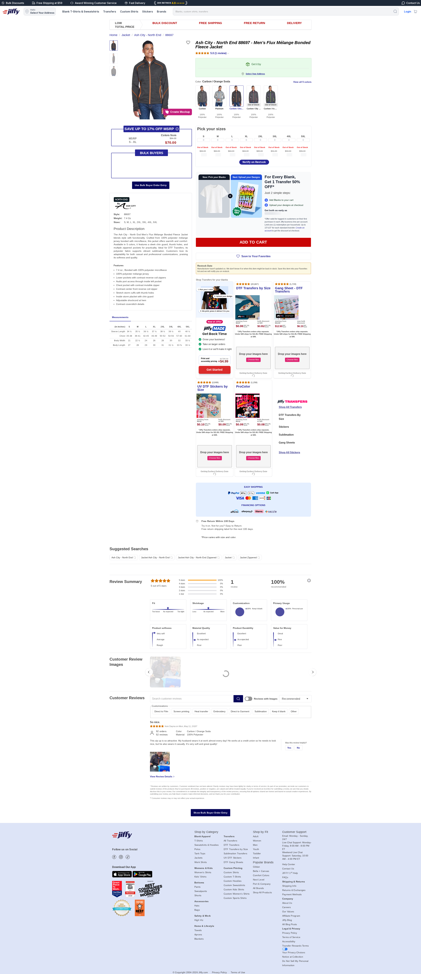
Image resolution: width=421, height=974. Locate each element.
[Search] (395, 11)
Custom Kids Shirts (234, 889)
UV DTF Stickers (233, 857)
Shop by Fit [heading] (260, 832)
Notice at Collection (292, 956)
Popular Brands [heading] (263, 862)
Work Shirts (200, 862)
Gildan (256, 866)
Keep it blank (278, 711)
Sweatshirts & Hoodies (206, 845)
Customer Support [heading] (294, 832)
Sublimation (286, 434)
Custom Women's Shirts (236, 893)
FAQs (285, 877)
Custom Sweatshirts (234, 885)
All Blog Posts (289, 924)
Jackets (198, 857)
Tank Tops (199, 853)
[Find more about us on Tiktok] (128, 857)
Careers (286, 907)
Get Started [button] (215, 369)
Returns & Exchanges (294, 890)
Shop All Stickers (289, 452)
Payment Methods (292, 894)
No (298, 747)
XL (246, 136)
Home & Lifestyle (204, 926)
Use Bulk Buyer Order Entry (151, 185)
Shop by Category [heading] (206, 832)
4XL (289, 136)
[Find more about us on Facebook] (114, 857)
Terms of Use (238, 972)
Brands (161, 11)
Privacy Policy (289, 933)
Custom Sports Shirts (235, 898)
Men (255, 845)
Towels (198, 930)
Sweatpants (200, 891)
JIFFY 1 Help (290, 873)
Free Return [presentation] (254, 23)
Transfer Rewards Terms (295, 945)
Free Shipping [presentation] (210, 23)
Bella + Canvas (261, 871)
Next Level (258, 879)
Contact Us (288, 868)
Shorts (197, 895)
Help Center (288, 864)
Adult (255, 836)
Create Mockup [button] (180, 111)
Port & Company (262, 884)
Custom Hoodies (233, 881)
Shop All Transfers (290, 407)
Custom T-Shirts (232, 876)
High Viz (198, 920)
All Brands (258, 888)
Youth (256, 849)
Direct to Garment (240, 711)
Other (294, 711)
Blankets (199, 938)
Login (407, 11)
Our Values (288, 911)
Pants (197, 887)
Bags (197, 910)
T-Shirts (198, 840)
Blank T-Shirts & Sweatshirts (80, 11)
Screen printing (181, 711)
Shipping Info (289, 886)
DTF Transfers (231, 845)
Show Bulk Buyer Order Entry (210, 812)
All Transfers (230, 840)
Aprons (198, 934)
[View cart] (415, 11)
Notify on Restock (254, 162)
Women (257, 840)
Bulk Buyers (151, 153)
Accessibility (288, 941)
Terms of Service (291, 937)
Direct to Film (161, 711)
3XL (275, 136)
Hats (196, 905)
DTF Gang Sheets (233, 862)
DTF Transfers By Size (290, 417)
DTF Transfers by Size (236, 849)
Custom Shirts (129, 11)
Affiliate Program (291, 915)
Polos (197, 849)
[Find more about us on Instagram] (121, 857)
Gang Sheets (287, 442)
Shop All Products (262, 892)
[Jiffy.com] (11, 11)
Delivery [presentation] (294, 23)
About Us (287, 903)
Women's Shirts (202, 872)
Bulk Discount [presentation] (164, 23)
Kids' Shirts (200, 876)
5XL (303, 136)
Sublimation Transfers (235, 853)
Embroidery (219, 711)
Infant (256, 857)
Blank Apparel (202, 836)
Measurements (120, 317)
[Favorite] (188, 42)
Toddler (257, 853)
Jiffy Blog (287, 920)
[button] (150, 79)
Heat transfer (201, 711)
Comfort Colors (261, 875)
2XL (260, 136)
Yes (289, 747)
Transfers (109, 11)
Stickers (147, 11)
